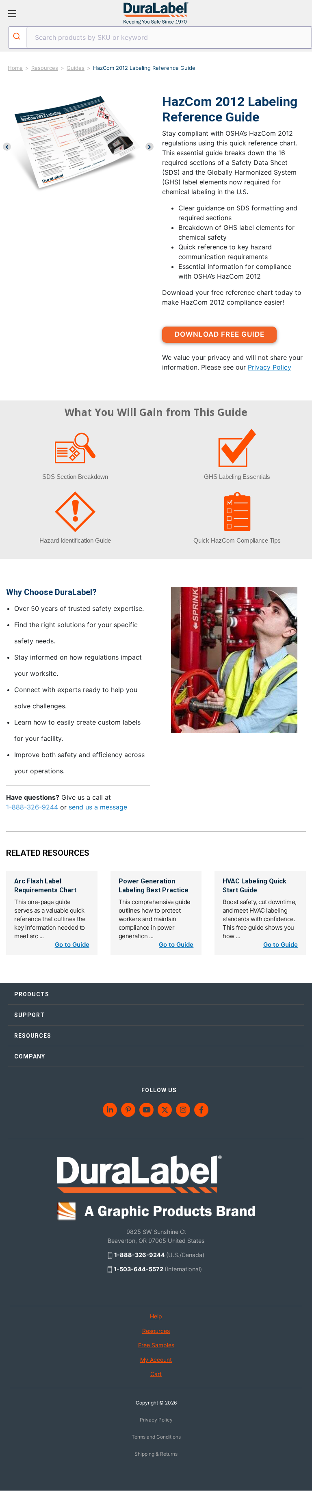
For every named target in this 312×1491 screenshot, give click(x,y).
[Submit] (17, 36)
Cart (156, 1373)
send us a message (98, 807)
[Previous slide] (7, 147)
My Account (156, 1359)
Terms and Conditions (156, 1437)
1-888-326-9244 (32, 807)
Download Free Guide (219, 334)
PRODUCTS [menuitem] (31, 994)
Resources (44, 68)
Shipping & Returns (156, 1454)
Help (156, 1316)
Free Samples (156, 1345)
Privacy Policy (269, 367)
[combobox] (160, 37)
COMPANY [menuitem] (29, 1056)
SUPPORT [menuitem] (29, 1015)
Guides (75, 68)
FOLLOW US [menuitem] (159, 1090)
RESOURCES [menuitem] (32, 1035)
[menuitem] (110, 1110)
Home (15, 68)
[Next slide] (149, 147)
